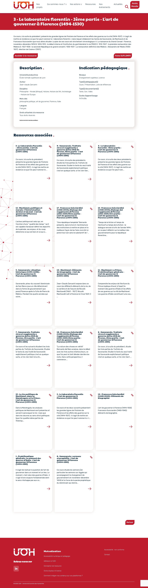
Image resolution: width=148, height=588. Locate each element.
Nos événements (104, 5)
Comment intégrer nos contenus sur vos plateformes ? (63, 576)
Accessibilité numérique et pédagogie (57, 556)
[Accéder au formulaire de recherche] (126, 7)
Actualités (118, 4)
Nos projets (39, 5)
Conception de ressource (52, 566)
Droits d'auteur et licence (52, 571)
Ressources (90, 4)
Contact (107, 555)
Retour (130, 522)
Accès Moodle (134, 4)
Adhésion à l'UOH (50, 561)
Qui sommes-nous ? (56, 4)
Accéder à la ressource (26, 56)
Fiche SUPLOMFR (123, 56)
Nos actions (75, 4)
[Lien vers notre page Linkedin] (16, 569)
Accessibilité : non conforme (114, 550)
